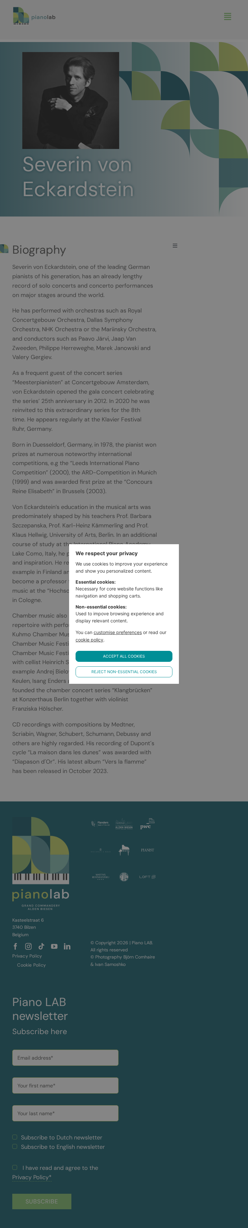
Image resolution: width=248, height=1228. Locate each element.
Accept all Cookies (124, 656)
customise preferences (118, 632)
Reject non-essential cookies (124, 671)
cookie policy (89, 639)
